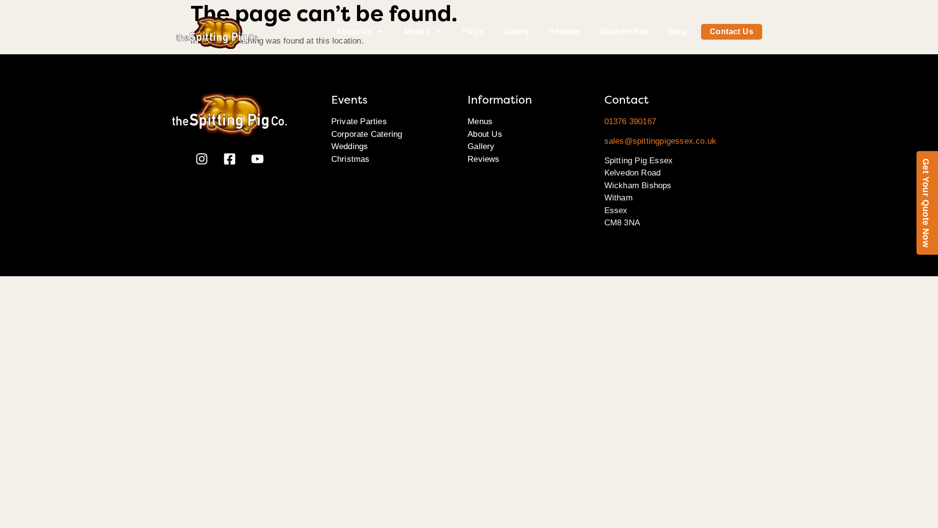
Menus (480, 121)
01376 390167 (630, 121)
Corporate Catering (367, 134)
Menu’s (417, 31)
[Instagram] (201, 159)
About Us (354, 31)
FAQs (473, 31)
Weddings (349, 146)
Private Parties (359, 121)
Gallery (516, 31)
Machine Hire (624, 31)
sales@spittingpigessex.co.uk (660, 141)
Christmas (350, 159)
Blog (677, 31)
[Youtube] (257, 159)
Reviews (564, 31)
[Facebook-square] (229, 159)
